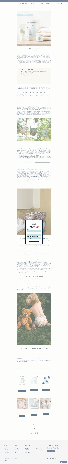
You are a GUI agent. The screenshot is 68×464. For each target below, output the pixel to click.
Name (28, 229)
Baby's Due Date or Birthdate (33, 236)
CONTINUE (34, 241)
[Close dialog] (41, 221)
